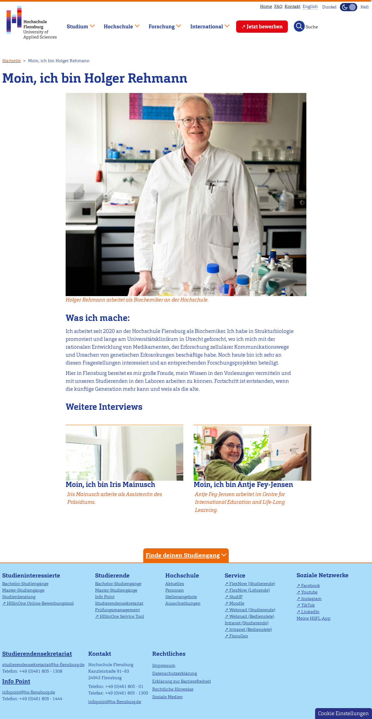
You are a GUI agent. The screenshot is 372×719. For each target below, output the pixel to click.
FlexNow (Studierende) (252, 583)
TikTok (308, 605)
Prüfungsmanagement (117, 610)
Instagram (311, 598)
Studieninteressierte (31, 575)
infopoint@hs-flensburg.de (28, 692)
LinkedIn (310, 612)
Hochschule (182, 575)
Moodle (236, 603)
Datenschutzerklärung (174, 673)
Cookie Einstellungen (343, 713)
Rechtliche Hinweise (172, 689)
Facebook (310, 585)
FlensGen (238, 636)
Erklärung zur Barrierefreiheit (181, 681)
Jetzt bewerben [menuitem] (265, 26)
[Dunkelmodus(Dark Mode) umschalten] (348, 7)
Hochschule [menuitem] (114, 24)
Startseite (11, 61)
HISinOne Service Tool (122, 616)
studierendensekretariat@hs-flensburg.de (43, 664)
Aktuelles (174, 583)
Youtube (309, 592)
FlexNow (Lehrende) (249, 590)
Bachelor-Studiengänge (25, 583)
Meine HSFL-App (314, 618)
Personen (174, 590)
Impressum (163, 665)
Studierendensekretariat (119, 603)
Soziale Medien (167, 697)
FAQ (278, 6)
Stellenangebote (181, 597)
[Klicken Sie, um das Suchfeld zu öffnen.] (299, 26)
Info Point (104, 597)
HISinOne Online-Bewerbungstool (40, 603)
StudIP (236, 597)
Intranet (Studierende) (247, 623)
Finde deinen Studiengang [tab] (183, 555)
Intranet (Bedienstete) (250, 629)
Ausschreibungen (182, 603)
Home (266, 6)
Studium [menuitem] (73, 24)
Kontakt (292, 6)
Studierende (112, 575)
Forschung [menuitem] (158, 24)
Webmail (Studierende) (252, 610)
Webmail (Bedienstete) (251, 616)
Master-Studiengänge (23, 590)
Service (235, 575)
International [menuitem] (202, 24)
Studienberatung (18, 597)
